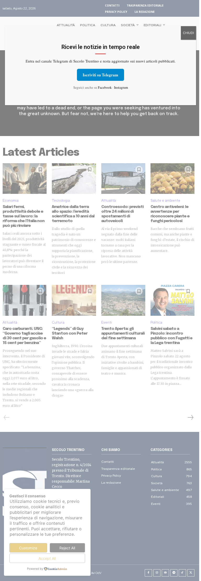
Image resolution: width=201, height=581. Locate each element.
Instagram (121, 87)
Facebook (105, 87)
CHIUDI (188, 33)
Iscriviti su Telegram (100, 75)
